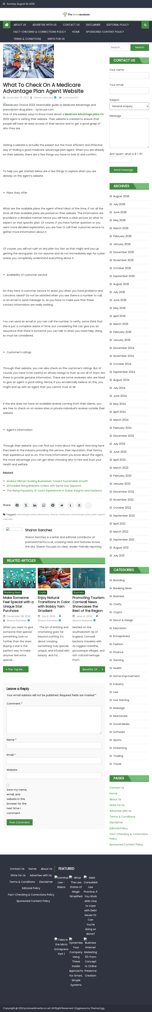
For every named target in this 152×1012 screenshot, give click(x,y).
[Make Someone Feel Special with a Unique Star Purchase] (19, 578)
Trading (118, 756)
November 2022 (123, 500)
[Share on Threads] (79, 505)
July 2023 (119, 444)
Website (12, 770)
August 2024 (121, 380)
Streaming (120, 748)
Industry (118, 684)
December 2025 (123, 252)
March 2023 (120, 468)
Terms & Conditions (27, 39)
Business (43, 514)
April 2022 (119, 523)
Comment (14, 703)
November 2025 (123, 260)
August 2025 (121, 284)
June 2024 (120, 396)
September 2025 (124, 276)
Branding (119, 580)
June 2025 (119, 300)
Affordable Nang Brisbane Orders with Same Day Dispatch (44, 486)
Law (115, 692)
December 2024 (123, 348)
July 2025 (119, 292)
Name (11, 740)
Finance (118, 652)
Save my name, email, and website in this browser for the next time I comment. (17, 801)
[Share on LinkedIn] (34, 505)
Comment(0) (70, 97)
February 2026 (122, 236)
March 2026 (120, 228)
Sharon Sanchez (43, 97)
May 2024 (119, 404)
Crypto (117, 612)
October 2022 (122, 508)
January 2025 (121, 340)
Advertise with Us (44, 25)
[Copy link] (88, 505)
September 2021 (123, 539)
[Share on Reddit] (61, 505)
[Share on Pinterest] (52, 505)
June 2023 (119, 452)
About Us (20, 25)
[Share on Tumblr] (70, 505)
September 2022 (124, 516)
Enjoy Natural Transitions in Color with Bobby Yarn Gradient (54, 604)
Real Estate (120, 716)
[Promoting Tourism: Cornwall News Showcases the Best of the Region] (88, 578)
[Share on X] (25, 505)
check (53, 514)
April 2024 (119, 412)
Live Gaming (121, 700)
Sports (117, 740)
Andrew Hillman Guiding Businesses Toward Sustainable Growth (47, 481)
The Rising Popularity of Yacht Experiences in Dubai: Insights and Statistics (54, 490)
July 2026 (119, 204)
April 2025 (119, 316)
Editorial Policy (118, 25)
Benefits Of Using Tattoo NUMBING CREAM (94, 669)
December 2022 (123, 492)
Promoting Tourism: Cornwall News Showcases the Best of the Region (88, 604)
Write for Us (56, 39)
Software (119, 732)
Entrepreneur (121, 636)
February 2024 (122, 428)
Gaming (118, 660)
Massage (119, 708)
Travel (117, 764)
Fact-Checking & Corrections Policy (40, 32)
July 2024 (119, 388)
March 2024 (121, 420)
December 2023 (123, 436)
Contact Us (71, 25)
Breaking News (12, 592)
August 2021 (120, 547)
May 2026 (119, 220)
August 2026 (121, 196)
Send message (123, 170)
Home (76, 32)
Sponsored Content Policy (105, 32)
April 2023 (119, 460)
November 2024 (123, 356)
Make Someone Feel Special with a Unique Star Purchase (18, 604)
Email (11, 755)
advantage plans (26, 514)
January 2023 (121, 484)
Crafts (42, 592)
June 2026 (120, 212)
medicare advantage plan (74, 514)
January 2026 (122, 244)
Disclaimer (93, 25)
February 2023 (122, 476)
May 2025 (119, 308)
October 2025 (122, 268)
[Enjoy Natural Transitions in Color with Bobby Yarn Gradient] (54, 578)
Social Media (121, 724)
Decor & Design (123, 620)
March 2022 (120, 531)
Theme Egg (97, 1008)
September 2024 (124, 372)
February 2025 (122, 332)
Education (119, 628)
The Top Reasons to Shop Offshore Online (18, 669)
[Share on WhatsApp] (43, 505)
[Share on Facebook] (17, 505)
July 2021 (118, 555)
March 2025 (120, 324)
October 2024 (122, 364)
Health (117, 668)
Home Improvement (126, 676)
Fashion (118, 644)
